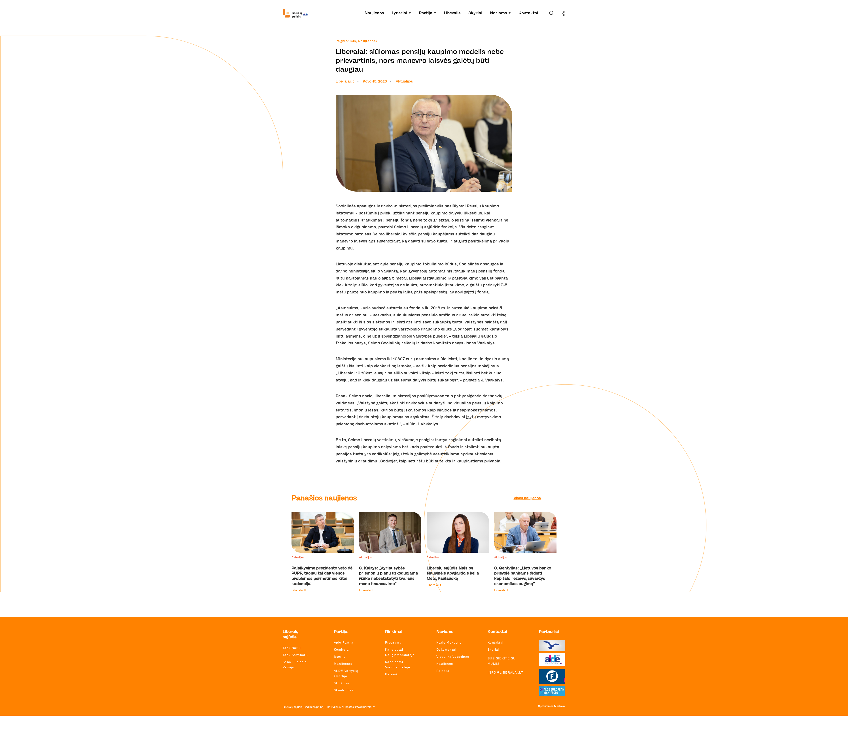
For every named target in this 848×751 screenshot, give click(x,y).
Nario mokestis (449, 642)
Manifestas (343, 663)
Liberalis (452, 13)
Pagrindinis (346, 41)
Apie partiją (344, 642)
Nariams (498, 13)
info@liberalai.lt (505, 672)
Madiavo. (559, 706)
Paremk (391, 674)
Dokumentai (446, 649)
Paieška (443, 670)
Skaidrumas (344, 690)
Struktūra (342, 683)
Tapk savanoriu (296, 655)
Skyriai (475, 13)
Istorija (340, 656)
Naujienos (374, 13)
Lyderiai (399, 13)
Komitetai (342, 649)
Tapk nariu (292, 648)
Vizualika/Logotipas (452, 656)
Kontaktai (528, 13)
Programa (393, 642)
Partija (425, 13)
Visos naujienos (527, 498)
